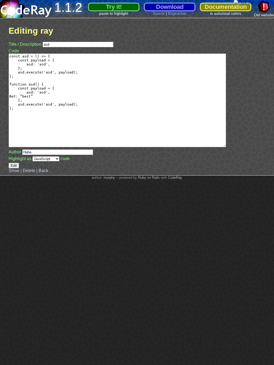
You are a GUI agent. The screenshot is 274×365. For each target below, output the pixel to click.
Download (170, 6)
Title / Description (25, 44)
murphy (109, 178)
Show (14, 170)
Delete (29, 170)
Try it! (114, 6)
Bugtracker (177, 13)
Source (159, 13)
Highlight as (20, 158)
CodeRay (175, 178)
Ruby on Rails (149, 178)
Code (14, 51)
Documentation (226, 6)
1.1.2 (68, 7)
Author (15, 152)
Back (43, 170)
